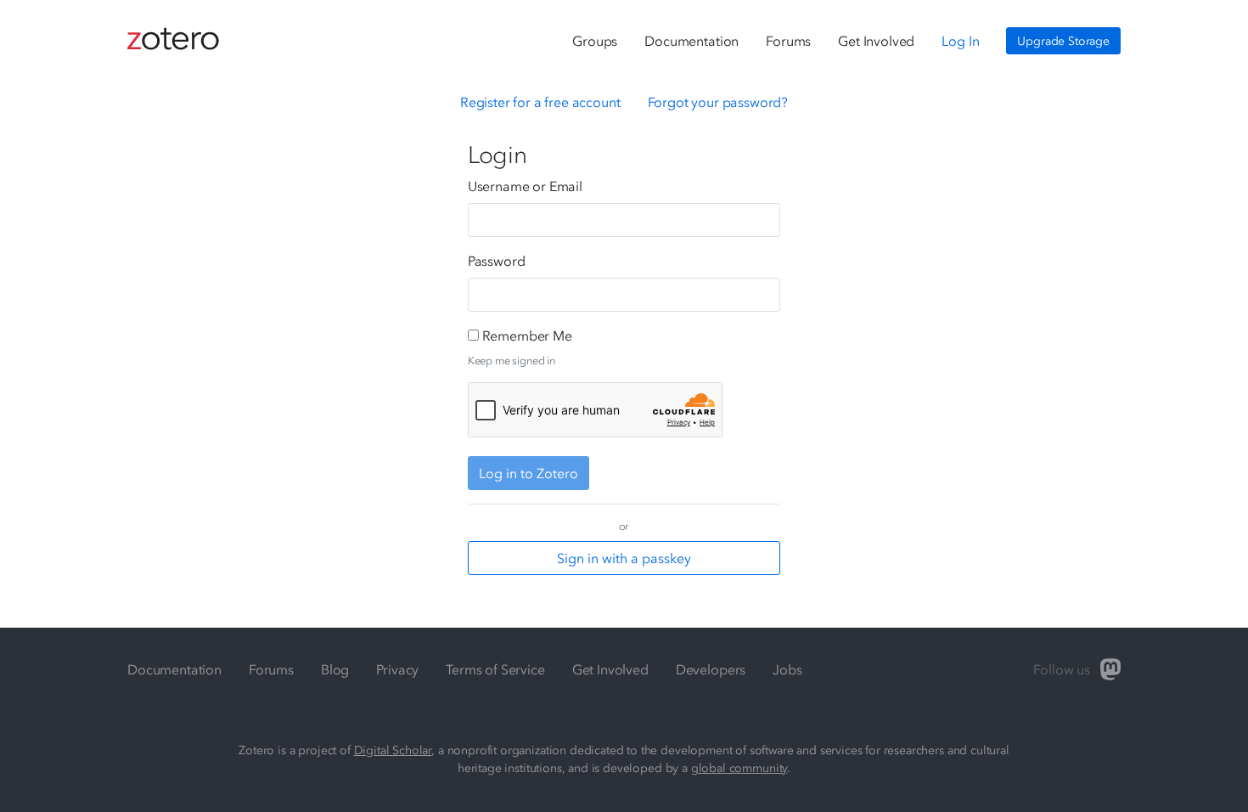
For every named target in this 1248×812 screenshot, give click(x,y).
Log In (960, 40)
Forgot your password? (718, 101)
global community (739, 768)
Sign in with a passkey (624, 558)
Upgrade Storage (1063, 41)
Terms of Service (495, 669)
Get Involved (876, 40)
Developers (710, 669)
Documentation (691, 40)
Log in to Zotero (528, 473)
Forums (788, 40)
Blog (335, 669)
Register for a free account (540, 101)
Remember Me (527, 335)
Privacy (397, 669)
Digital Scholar (393, 750)
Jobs (787, 669)
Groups (594, 40)
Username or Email (525, 186)
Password (497, 260)
